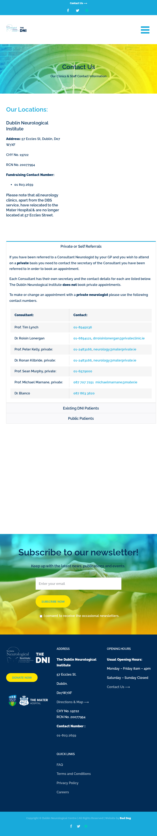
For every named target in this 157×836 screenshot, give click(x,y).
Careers (63, 792)
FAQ (60, 765)
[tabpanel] (81, 327)
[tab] (81, 246)
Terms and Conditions (74, 774)
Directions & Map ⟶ (73, 702)
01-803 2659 (66, 735)
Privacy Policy (67, 783)
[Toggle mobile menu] (146, 30)
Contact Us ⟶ (118, 687)
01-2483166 (82, 349)
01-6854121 (82, 338)
